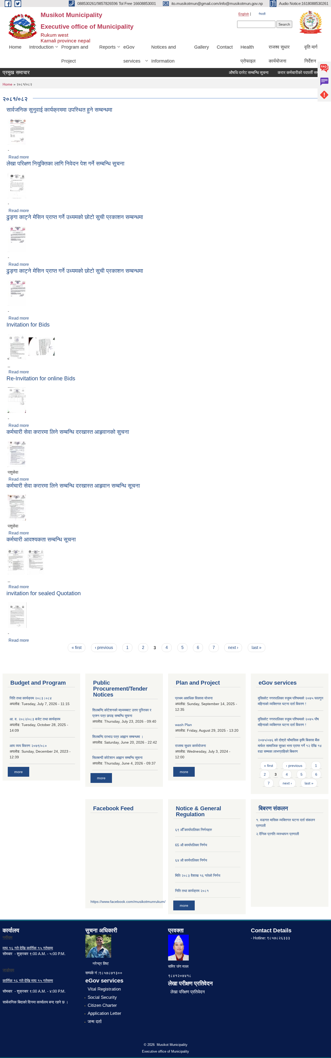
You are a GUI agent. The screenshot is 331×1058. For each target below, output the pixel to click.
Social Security (102, 997)
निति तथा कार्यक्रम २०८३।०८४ (31, 698)
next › (233, 647)
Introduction (41, 47)
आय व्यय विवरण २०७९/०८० (28, 746)
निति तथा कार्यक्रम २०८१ (192, 891)
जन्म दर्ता (95, 1021)
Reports (107, 47)
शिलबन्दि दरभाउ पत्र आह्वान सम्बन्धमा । (117, 737)
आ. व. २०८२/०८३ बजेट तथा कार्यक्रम (35, 719)
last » (256, 647)
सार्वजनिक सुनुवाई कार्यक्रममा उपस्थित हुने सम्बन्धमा (59, 110)
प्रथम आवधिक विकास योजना (194, 698)
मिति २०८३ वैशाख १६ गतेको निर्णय (197, 875)
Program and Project (74, 54)
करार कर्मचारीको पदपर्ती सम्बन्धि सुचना (298, 72)
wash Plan (183, 725)
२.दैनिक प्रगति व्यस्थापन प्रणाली (277, 834)
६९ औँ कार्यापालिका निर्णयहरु (193, 830)
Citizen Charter (102, 1005)
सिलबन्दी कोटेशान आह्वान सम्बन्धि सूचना (117, 757)
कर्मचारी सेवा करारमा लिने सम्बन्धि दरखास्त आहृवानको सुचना (67, 432)
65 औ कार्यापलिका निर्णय (191, 845)
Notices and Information (163, 54)
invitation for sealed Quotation (43, 593)
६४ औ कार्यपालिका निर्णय (191, 860)
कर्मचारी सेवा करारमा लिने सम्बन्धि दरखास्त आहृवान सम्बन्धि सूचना (73, 485)
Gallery (201, 47)
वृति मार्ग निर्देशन (310, 54)
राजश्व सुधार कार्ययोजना (279, 54)
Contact (225, 47)
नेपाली (262, 14)
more (18, 772)
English (243, 14)
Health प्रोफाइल (247, 54)
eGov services (131, 54)
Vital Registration (104, 989)
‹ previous (104, 647)
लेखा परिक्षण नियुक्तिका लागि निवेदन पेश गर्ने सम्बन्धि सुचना (65, 163)
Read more (19, 157)
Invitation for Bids (28, 324)
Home (15, 47)
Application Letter (104, 1013)
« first (76, 647)
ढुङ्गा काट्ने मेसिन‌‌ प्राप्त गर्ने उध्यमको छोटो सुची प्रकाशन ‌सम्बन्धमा (74, 217)
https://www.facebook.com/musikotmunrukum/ (128, 902)
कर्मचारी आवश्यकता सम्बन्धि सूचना (41, 539)
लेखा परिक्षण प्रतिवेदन (187, 991)
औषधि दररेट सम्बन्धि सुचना (241, 72)
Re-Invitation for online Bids (40, 378)
